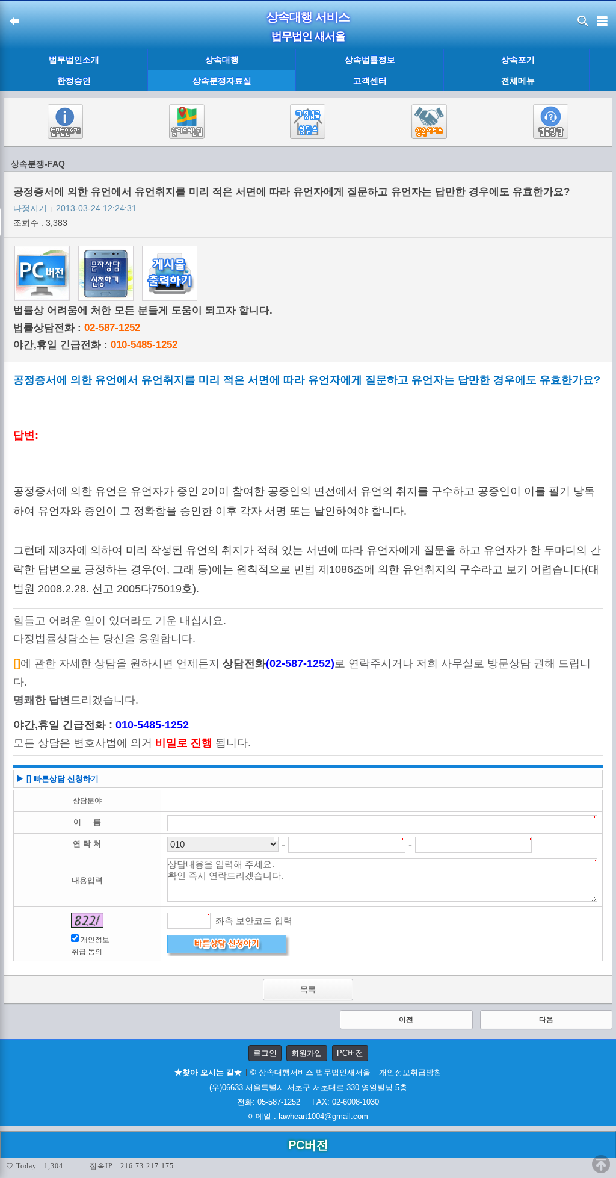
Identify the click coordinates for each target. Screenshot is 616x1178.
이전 (406, 1019)
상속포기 (518, 59)
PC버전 (350, 1053)
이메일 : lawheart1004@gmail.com (308, 1116)
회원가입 (306, 1053)
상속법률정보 (370, 59)
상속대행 (222, 59)
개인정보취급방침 (410, 1072)
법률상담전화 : (76, 327)
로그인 (265, 1053)
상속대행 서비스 (308, 16)
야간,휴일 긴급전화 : (95, 344)
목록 (308, 989)
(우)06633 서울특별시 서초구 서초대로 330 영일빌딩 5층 (308, 1087)
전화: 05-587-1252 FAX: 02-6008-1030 (308, 1101)
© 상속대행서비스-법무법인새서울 (310, 1072)
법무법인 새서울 (308, 36)
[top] (601, 1164)
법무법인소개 (74, 59)
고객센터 (370, 80)
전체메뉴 (518, 80)
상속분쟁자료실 (221, 80)
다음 (546, 1019)
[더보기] (602, 70)
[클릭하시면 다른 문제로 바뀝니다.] (87, 920)
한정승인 (74, 80)
